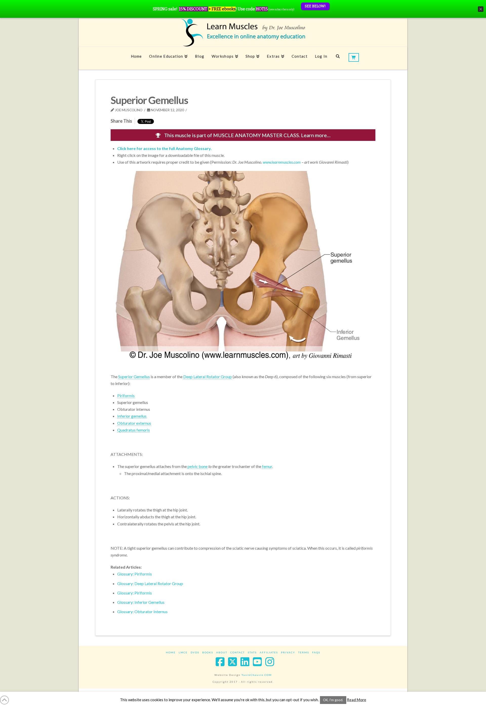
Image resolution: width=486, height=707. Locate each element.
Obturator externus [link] (134, 423)
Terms (303, 652)
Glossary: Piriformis (134, 573)
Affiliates (269, 652)
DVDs (195, 652)
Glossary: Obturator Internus (142, 611)
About (221, 652)
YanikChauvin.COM (256, 674)
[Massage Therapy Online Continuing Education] (243, 32)
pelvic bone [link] (198, 466)
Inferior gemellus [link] (132, 416)
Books (207, 652)
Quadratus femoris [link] (133, 429)
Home (171, 652)
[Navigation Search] (338, 58)
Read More (356, 699)
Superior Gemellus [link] (134, 376)
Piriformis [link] (126, 395)
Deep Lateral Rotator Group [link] (207, 376)
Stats (252, 652)
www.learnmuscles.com (282, 162)
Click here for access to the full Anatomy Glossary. (164, 148)
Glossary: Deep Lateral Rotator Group (150, 583)
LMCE (183, 652)
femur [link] (267, 466)
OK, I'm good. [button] (333, 700)
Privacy (288, 652)
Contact (237, 652)
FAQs (316, 652)
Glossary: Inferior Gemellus (141, 602)
